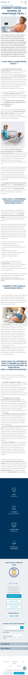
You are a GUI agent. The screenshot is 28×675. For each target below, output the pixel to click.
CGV (10, 666)
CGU (23, 661)
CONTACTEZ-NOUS (8, 673)
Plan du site (6, 661)
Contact (19, 666)
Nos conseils (10, 5)
